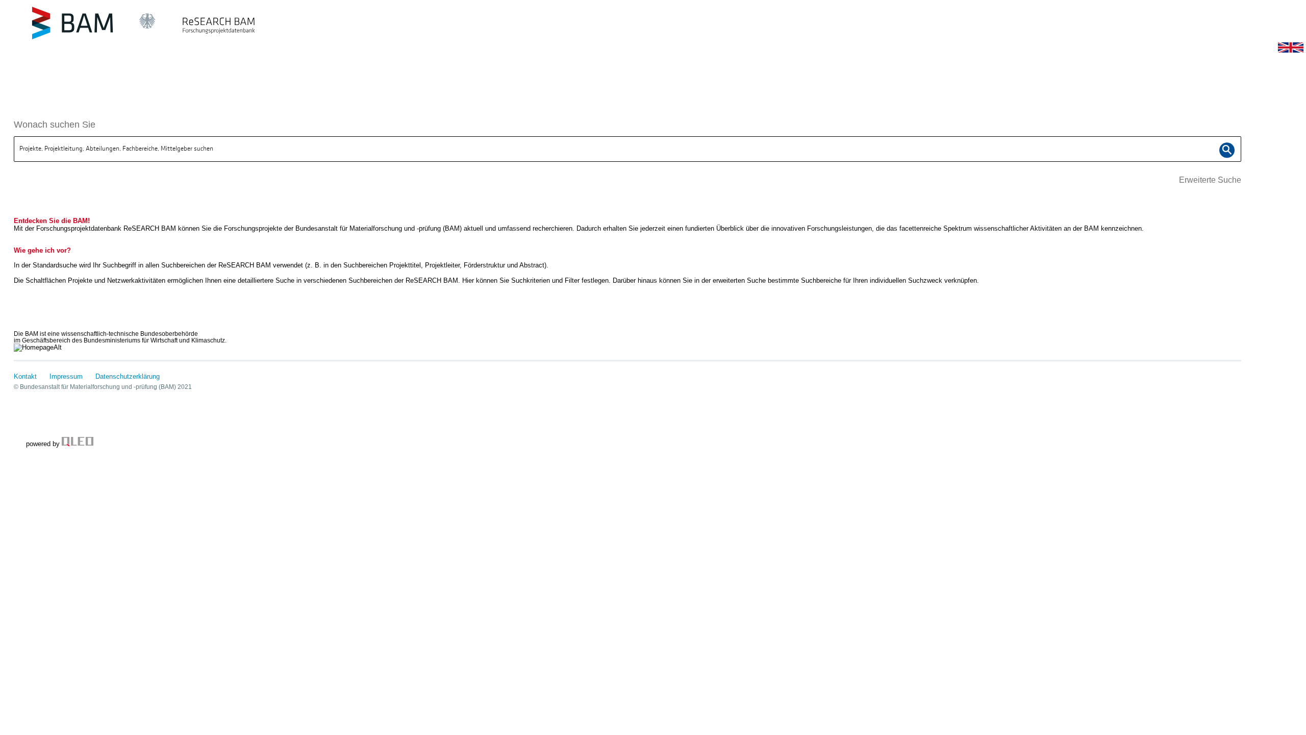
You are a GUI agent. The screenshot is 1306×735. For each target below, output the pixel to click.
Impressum (66, 376)
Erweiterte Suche (1210, 180)
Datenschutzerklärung (127, 376)
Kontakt (25, 376)
